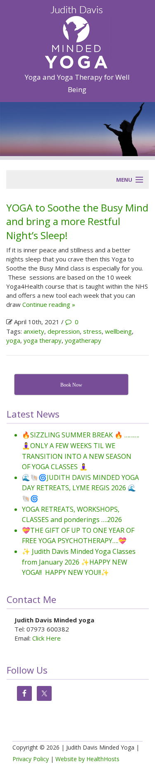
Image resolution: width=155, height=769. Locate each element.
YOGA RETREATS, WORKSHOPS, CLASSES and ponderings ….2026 (72, 515)
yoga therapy (43, 340)
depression (64, 331)
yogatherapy (83, 340)
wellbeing (118, 331)
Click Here (46, 638)
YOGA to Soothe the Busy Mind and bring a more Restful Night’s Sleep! (77, 221)
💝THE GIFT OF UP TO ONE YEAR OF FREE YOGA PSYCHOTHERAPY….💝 (78, 536)
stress (92, 331)
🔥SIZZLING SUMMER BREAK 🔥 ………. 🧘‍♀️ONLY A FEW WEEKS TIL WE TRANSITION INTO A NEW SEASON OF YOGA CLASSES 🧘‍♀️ (80, 450)
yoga (13, 340)
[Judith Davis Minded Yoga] (77, 34)
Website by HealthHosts (87, 759)
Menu (124, 179)
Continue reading (48, 304)
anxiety (34, 331)
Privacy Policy (30, 759)
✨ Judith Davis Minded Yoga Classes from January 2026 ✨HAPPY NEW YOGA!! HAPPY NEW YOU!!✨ (79, 562)
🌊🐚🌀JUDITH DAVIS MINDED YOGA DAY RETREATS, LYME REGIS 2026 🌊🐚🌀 (80, 488)
